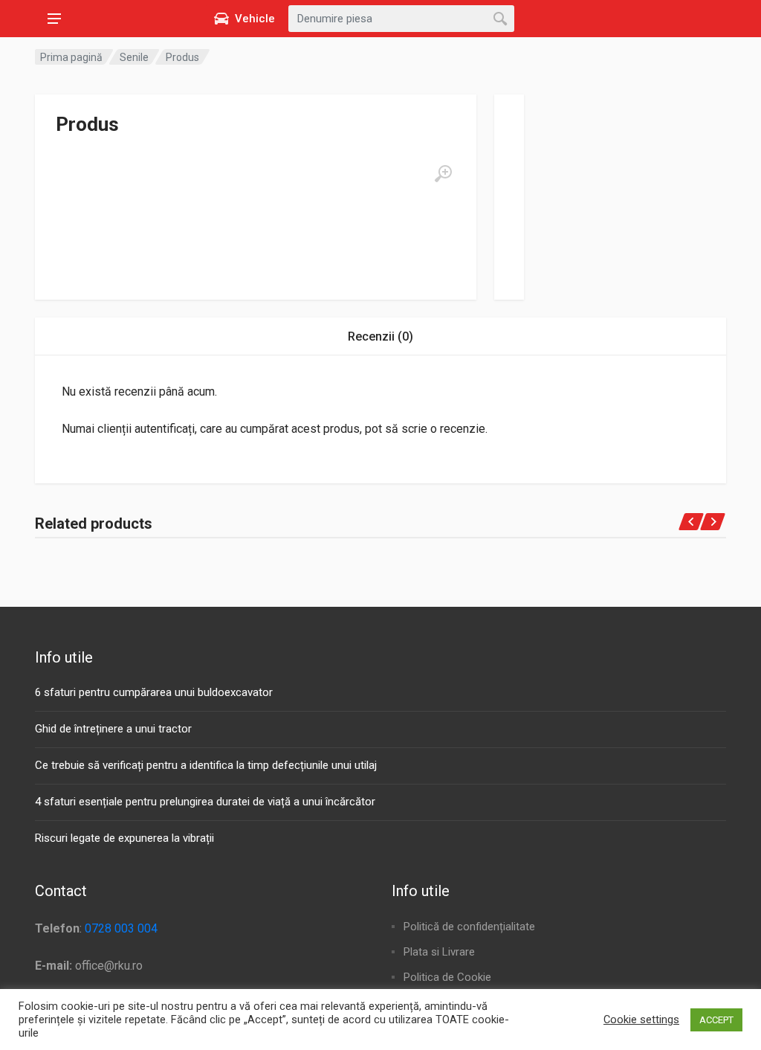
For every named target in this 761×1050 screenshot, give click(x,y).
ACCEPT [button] (716, 1019)
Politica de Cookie (447, 977)
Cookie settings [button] (641, 1019)
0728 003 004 (121, 928)
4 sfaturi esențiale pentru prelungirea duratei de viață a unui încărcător (205, 801)
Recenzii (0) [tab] (380, 336)
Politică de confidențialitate (469, 926)
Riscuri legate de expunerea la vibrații (124, 838)
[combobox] (401, 18)
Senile (134, 57)
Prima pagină (71, 57)
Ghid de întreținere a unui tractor (113, 728)
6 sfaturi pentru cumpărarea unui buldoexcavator (154, 692)
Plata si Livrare (439, 952)
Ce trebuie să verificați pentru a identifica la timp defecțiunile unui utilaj (206, 765)
